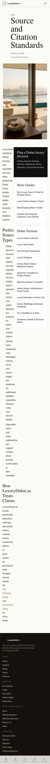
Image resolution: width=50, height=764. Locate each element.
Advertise (6, 743)
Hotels (4, 661)
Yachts (5, 672)
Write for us (6, 722)
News (4, 726)
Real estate (6, 693)
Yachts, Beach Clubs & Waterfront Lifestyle (27, 265)
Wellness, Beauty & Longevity (30, 282)
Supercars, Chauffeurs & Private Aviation (27, 274)
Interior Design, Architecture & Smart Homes (30, 289)
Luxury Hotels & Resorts (27, 238)
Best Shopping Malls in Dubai (30, 207)
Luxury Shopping (24, 257)
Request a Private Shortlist (29, 171)
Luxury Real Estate (25, 244)
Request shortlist (8, 736)
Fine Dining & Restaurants (28, 250)
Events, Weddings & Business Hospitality (30, 305)
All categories (7, 686)
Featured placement (10, 751)
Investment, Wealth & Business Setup (30, 320)
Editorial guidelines (9, 714)
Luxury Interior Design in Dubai (30, 201)
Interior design (7, 697)
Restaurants (7, 701)
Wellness (5, 676)
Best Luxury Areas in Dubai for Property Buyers (30, 193)
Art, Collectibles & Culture (28, 312)
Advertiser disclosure (10, 718)
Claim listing (7, 747)
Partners (5, 739)
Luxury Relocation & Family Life (30, 297)
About (4, 711)
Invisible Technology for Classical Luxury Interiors (28, 215)
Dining (4, 669)
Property (5, 665)
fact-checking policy (6, 592)
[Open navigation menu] (45, 3)
